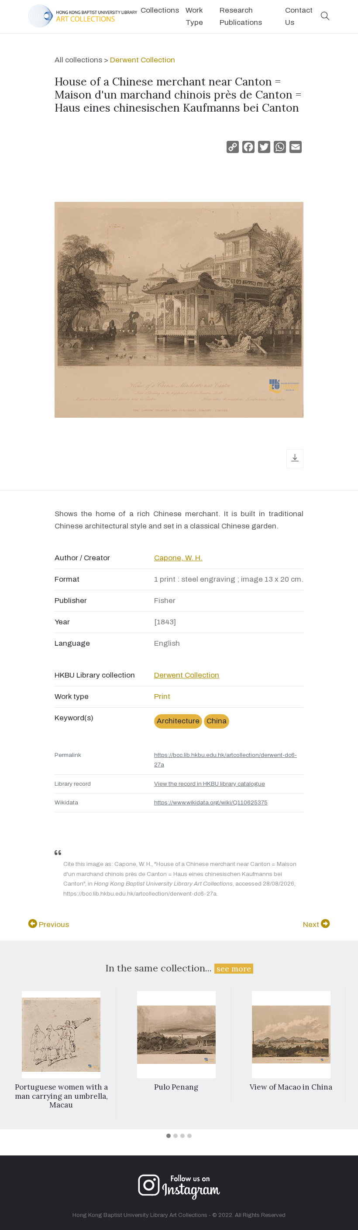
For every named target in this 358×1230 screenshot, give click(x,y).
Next (312, 924)
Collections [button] (160, 10)
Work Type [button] (194, 16)
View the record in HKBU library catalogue (209, 783)
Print (162, 696)
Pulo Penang (176, 1087)
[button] (325, 17)
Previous (53, 924)
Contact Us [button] (299, 16)
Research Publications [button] (241, 16)
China (217, 721)
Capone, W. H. (178, 558)
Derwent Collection (142, 60)
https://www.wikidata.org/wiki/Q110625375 (211, 802)
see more (234, 969)
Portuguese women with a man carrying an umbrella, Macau (61, 1096)
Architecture (178, 721)
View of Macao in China (291, 1087)
